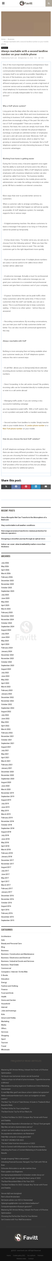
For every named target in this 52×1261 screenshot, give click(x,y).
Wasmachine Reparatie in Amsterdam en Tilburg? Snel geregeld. (25, 1124)
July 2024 (5, 634)
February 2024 (7, 648)
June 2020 (5, 786)
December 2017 (7, 860)
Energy (4, 982)
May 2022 (5, 722)
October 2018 (6, 825)
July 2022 (5, 715)
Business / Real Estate (10, 965)
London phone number (35, 425)
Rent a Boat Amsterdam (10, 1197)
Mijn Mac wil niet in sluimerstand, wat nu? (17, 1127)
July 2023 (5, 673)
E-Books (4, 975)
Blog (3, 947)
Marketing (5, 1021)
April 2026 (5, 570)
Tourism (4, 1043)
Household (5, 1004)
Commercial (6, 968)
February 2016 (7, 913)
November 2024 (7, 619)
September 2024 (7, 627)
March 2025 (6, 609)
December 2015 (7, 917)
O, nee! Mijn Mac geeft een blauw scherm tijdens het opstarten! (25, 1092)
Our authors (31, 1255)
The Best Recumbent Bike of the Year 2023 (17, 1181)
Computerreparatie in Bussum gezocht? (16, 1207)
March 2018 (6, 850)
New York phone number (12, 429)
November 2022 (7, 701)
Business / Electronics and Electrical (15, 958)
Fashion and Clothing (9, 986)
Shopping (5, 1036)
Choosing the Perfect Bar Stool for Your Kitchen (19, 1216)
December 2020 (7, 772)
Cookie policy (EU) (19, 1255)
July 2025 (5, 595)
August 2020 (6, 782)
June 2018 (5, 839)
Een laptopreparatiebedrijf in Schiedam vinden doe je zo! (22, 1175)
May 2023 (5, 680)
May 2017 (5, 878)
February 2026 (7, 577)
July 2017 (5, 871)
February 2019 (7, 818)
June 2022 (5, 719)
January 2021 (6, 768)
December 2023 (7, 655)
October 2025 (6, 588)
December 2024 (7, 616)
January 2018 (6, 857)
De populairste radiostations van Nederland (17, 1134)
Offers (3, 1028)
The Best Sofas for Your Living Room (15, 1108)
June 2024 (5, 637)
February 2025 (7, 612)
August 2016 (6, 906)
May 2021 (5, 754)
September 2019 (7, 796)
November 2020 (7, 775)
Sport (3, 1039)
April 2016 (5, 910)
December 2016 (7, 896)
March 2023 (6, 687)
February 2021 (7, 765)
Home (9, 1255)
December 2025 (7, 581)
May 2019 (5, 811)
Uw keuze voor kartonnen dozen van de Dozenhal (20, 1076)
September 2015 (7, 920)
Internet (4, 1007)
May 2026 (5, 566)
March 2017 (6, 885)
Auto (3, 940)
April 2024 (5, 644)
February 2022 (7, 733)
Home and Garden (8, 1000)
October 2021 (6, 740)
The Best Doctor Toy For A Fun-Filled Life (16, 1112)
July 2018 (5, 835)
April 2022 (5, 726)
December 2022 (7, 697)
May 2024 (5, 641)
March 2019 (6, 814)
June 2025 (5, 598)
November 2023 (7, 658)
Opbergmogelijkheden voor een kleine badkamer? (20, 1203)
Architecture (6, 936)
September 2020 (7, 779)
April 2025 (5, 605)
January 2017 (6, 892)
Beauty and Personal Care (11, 944)
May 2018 (5, 842)
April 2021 (5, 757)
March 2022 (6, 729)
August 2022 (6, 712)
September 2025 (7, 591)
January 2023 (6, 694)
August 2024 (6, 630)
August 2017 (6, 867)
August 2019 (6, 800)
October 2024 (6, 623)
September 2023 (7, 665)
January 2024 (6, 651)
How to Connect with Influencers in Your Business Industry (23, 1147)
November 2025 (7, 584)
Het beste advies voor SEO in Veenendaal (17, 1200)
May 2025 (5, 602)
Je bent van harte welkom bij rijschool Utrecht (18, 1130)
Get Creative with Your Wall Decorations (16, 1219)
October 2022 (6, 704)
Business (4, 47)
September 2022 (7, 708)
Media (3, 1025)
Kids (3, 1014)
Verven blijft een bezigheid (11, 1193)
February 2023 (7, 690)
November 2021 (7, 736)
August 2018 (6, 832)
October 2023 (6, 662)
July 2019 (5, 804)
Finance (4, 989)
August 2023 (6, 669)
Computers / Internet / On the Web (14, 972)
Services (4, 1032)
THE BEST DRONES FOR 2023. (12, 1140)
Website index (21, 1259)
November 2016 (7, 899)
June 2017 (5, 874)
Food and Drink (7, 993)
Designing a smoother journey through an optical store (23, 539)
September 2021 (7, 743)
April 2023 (5, 683)
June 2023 (5, 676)
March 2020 (6, 789)
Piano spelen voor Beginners (12, 1172)
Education (5, 979)
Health (3, 997)
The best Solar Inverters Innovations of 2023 (18, 1143)
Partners (40, 1255)
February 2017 (7, 888)
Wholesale (5, 1050)
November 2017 (7, 864)
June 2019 (5, 807)
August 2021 (6, 747)
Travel (3, 1046)
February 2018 (7, 853)
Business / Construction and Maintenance (17, 954)
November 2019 (7, 793)
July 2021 (5, 750)
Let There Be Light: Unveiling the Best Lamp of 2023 (21, 1178)
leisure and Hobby (8, 1018)
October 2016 (6, 903)
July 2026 (5, 563)
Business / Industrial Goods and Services (17, 961)
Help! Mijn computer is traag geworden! (16, 1137)
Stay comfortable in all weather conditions (18, 525)
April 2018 (5, 846)
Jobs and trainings (8, 1011)
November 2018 (7, 821)
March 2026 (6, 573)
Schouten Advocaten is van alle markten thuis (18, 1168)
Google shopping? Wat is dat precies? (15, 1159)
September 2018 (7, 828)
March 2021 (6, 761)
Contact (31, 1259)
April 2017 (5, 881)
